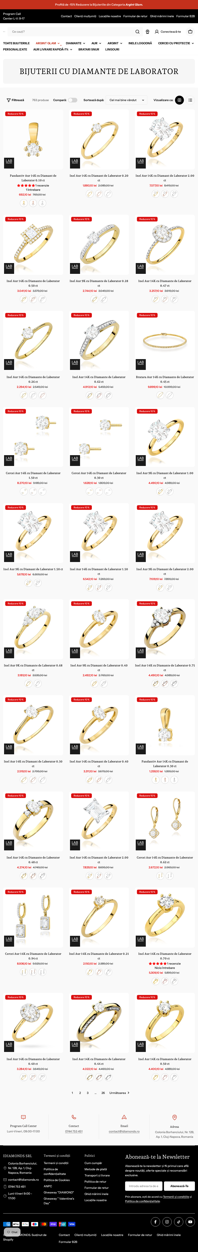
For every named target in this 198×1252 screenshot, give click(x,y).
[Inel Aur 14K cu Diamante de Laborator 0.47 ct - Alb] (174, 299)
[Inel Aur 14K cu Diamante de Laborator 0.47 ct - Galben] (156, 299)
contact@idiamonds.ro (124, 1131)
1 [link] (72, 1093)
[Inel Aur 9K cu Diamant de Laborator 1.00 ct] (165, 437)
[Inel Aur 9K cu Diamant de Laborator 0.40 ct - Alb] (104, 683)
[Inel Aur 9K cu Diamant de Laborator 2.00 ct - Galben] (160, 587)
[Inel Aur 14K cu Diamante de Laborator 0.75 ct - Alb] (174, 683)
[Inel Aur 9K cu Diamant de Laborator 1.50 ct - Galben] (28, 583)
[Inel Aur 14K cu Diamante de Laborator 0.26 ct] (33, 341)
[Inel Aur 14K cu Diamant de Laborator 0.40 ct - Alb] (108, 780)
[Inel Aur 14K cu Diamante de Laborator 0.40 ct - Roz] (33, 1077)
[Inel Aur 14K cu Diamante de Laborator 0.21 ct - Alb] (108, 972)
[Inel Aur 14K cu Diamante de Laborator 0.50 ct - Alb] (42, 299)
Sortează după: (94, 100)
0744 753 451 (74, 1131)
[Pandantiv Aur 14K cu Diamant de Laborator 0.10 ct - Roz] (33, 203)
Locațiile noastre (110, 16)
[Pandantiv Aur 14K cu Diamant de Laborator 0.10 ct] (33, 139)
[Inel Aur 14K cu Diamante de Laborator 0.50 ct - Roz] (33, 299)
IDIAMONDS (22, 1235)
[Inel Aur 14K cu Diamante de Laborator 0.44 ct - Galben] (90, 1077)
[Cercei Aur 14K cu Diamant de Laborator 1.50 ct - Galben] (24, 491)
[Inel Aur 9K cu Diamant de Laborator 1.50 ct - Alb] (38, 583)
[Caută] (137, 31)
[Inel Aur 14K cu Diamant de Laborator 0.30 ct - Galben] (24, 780)
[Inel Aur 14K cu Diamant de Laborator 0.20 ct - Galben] (90, 194)
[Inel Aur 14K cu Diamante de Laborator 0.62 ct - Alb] (108, 395)
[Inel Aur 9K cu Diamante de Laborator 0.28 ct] (99, 245)
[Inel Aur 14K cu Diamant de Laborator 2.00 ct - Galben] (156, 194)
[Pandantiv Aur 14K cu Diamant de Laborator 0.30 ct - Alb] (174, 780)
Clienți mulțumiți (85, 16)
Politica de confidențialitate (142, 1201)
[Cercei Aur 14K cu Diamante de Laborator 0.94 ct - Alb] (42, 972)
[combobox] (75, 31)
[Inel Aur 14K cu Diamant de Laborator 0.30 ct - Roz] (33, 780)
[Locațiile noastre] (147, 31)
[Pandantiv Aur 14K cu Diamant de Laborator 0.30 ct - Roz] (165, 780)
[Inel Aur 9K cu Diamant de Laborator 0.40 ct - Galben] (94, 683)
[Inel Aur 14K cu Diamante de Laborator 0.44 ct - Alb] (108, 1077)
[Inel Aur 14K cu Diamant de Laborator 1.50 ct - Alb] (108, 587)
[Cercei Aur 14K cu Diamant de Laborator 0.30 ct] (99, 437)
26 (103, 1093)
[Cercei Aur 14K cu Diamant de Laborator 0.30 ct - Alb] (108, 491)
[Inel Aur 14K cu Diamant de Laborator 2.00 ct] (165, 139)
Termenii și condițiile (176, 1196)
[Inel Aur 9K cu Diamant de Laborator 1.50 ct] (33, 533)
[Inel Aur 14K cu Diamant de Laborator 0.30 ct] (33, 725)
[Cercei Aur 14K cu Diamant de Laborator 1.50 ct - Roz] (33, 491)
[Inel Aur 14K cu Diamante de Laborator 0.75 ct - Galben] (156, 683)
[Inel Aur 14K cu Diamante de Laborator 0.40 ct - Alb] (42, 1077)
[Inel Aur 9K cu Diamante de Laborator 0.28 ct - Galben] (94, 299)
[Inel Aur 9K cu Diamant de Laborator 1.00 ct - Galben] (160, 491)
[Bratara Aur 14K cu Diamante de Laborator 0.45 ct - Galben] (160, 395)
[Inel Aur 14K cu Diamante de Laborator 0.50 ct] (33, 245)
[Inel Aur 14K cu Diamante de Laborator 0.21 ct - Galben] (90, 972)
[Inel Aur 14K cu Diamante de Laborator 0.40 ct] (33, 1023)
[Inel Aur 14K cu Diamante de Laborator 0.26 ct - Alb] (33, 395)
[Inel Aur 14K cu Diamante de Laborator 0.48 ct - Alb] (42, 876)
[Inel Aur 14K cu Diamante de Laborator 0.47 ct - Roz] (165, 299)
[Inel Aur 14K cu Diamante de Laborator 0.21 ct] (99, 917)
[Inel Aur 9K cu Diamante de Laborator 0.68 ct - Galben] (28, 683)
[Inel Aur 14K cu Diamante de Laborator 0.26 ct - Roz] (42, 395)
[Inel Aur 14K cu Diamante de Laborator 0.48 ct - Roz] (33, 876)
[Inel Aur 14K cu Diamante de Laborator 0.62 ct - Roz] (99, 395)
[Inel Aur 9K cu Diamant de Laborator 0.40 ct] (99, 629)
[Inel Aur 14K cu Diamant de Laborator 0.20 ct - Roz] (99, 194)
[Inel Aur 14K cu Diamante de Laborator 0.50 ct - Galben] (24, 299)
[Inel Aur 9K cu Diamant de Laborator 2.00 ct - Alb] (169, 587)
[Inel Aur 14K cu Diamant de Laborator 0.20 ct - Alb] (108, 194)
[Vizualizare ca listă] (190, 100)
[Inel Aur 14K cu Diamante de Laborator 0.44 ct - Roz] (99, 1077)
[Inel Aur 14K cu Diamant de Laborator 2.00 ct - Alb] (174, 194)
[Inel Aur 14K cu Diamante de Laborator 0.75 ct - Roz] (165, 683)
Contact (66, 16)
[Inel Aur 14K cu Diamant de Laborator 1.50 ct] (99, 533)
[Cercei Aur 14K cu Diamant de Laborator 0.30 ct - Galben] (90, 491)
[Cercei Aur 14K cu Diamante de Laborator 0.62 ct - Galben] (160, 876)
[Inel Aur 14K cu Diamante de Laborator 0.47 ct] (165, 245)
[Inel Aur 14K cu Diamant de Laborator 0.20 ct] (99, 139)
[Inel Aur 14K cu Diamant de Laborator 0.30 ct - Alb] (42, 780)
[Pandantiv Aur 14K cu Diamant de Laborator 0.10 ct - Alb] (42, 203)
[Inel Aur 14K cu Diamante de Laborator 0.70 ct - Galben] (156, 981)
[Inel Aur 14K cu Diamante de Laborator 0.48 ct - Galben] (24, 876)
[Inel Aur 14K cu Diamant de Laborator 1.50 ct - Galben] (90, 587)
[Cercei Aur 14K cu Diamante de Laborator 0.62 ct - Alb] (169, 876)
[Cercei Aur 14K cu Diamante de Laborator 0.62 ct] (165, 821)
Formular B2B (185, 16)
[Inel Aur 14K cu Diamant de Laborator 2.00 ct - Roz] (165, 194)
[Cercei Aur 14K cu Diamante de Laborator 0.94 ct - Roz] (33, 972)
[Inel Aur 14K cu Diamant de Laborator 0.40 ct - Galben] (90, 780)
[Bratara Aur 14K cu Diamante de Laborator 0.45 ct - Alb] (169, 395)
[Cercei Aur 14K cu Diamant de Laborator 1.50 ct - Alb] (42, 491)
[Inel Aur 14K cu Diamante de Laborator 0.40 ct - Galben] (24, 1077)
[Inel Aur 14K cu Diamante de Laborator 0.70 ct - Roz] (165, 981)
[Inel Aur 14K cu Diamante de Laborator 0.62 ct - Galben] (90, 395)
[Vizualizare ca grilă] (179, 100)
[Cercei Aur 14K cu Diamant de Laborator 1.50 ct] (33, 437)
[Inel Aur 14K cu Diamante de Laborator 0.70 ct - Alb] (174, 981)
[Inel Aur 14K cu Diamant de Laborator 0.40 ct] (99, 725)
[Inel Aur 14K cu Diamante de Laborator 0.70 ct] (165, 917)
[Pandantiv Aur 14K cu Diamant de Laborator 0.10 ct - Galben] (24, 203)
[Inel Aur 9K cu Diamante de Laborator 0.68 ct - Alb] (38, 683)
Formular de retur (135, 16)
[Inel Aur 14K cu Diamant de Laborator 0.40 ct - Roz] (99, 780)
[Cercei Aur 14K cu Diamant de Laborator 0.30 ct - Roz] (99, 491)
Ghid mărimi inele (162, 16)
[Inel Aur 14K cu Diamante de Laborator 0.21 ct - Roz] (99, 972)
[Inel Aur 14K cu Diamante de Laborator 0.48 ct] (33, 821)
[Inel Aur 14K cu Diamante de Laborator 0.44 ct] (99, 1023)
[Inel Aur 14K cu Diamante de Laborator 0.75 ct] (165, 629)
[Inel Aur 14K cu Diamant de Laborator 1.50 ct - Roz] (99, 587)
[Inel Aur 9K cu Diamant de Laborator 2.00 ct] (165, 533)
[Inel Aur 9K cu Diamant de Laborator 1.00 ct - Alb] (169, 491)
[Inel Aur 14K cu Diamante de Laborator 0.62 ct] (99, 341)
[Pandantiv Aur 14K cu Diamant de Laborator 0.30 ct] (165, 725)
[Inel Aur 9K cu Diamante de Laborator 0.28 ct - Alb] (104, 299)
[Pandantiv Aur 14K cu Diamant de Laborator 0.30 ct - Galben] (156, 780)
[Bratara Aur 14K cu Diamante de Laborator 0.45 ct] (165, 341)
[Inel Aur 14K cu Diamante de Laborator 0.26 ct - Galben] (24, 395)
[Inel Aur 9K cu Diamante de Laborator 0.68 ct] (33, 629)
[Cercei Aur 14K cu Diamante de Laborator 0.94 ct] (33, 917)
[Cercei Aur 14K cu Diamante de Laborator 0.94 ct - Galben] (24, 972)
